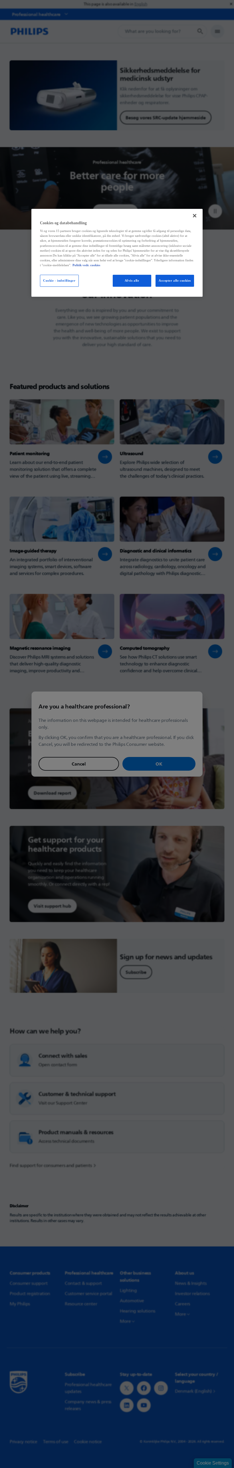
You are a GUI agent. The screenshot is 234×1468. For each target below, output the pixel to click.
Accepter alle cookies (175, 280)
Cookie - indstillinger (59, 280)
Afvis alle (132, 280)
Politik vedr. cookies (86, 265)
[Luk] (194, 215)
